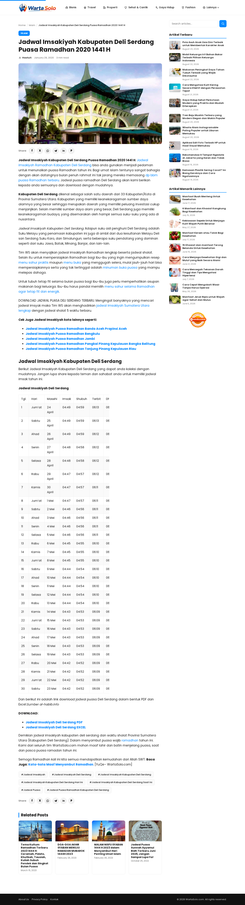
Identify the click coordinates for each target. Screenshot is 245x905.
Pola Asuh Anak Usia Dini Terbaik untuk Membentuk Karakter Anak (203, 44)
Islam (32, 25)
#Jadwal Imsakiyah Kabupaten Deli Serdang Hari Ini (52, 782)
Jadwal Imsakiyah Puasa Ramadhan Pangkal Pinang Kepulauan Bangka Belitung (90, 344)
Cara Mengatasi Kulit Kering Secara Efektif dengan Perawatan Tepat (203, 88)
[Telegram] (55, 151)
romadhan (130, 740)
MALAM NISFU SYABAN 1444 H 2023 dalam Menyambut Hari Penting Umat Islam (108, 849)
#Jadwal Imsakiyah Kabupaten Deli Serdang (124, 774)
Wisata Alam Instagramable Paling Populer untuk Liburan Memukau (200, 130)
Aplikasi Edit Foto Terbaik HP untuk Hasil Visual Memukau (204, 144)
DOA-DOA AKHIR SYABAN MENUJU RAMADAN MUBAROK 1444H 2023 (71, 849)
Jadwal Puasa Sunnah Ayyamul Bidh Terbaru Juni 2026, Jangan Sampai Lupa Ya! (143, 851)
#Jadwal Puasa (30, 790)
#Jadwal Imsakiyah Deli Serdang (71, 774)
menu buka (72, 262)
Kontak (54, 899)
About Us (23, 899)
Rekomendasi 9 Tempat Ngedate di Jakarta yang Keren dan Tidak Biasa (203, 158)
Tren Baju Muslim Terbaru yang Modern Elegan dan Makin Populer (203, 117)
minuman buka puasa (120, 267)
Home (22, 25)
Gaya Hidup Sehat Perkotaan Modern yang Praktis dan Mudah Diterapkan (203, 103)
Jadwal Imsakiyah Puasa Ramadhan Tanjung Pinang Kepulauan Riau (81, 349)
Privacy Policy (40, 899)
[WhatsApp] (47, 151)
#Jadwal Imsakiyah (33, 774)
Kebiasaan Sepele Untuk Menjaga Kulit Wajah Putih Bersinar (203, 222)
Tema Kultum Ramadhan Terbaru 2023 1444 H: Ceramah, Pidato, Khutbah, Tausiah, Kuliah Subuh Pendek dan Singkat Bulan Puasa (34, 855)
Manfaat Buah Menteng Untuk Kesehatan (201, 198)
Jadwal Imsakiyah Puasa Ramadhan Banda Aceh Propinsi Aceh (76, 329)
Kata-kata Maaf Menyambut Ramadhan (60, 764)
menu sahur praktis (33, 262)
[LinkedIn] (63, 151)
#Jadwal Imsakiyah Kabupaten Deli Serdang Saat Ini (120, 782)
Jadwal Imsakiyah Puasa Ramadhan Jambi (60, 339)
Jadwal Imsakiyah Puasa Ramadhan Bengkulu (63, 334)
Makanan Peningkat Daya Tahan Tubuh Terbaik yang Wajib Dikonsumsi (203, 72)
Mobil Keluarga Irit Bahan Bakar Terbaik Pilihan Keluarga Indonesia (202, 57)
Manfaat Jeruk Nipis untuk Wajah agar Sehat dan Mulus (203, 299)
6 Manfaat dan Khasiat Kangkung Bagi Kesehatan (204, 210)
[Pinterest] (71, 151)
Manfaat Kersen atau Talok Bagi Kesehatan (202, 234)
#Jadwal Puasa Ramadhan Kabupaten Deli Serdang (78, 790)
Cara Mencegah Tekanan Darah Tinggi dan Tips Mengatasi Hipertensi (202, 272)
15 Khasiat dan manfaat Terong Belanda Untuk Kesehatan (202, 247)
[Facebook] (32, 151)
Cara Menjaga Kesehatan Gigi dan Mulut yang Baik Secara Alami (204, 259)
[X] (40, 151)
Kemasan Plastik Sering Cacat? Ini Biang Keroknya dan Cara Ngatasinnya (204, 173)
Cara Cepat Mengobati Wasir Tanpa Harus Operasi (201, 286)
